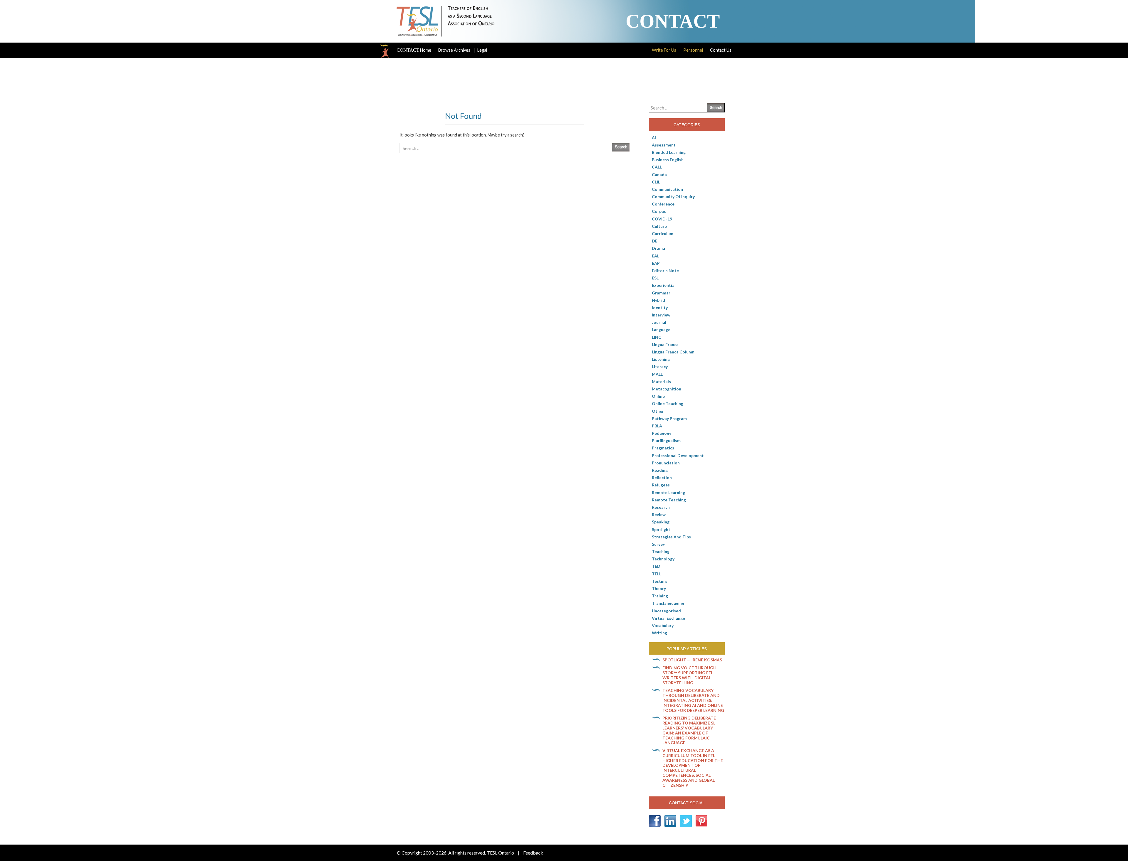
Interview (661, 314)
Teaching (660, 551)
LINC (656, 337)
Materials (661, 381)
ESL (655, 277)
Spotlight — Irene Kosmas (692, 659)
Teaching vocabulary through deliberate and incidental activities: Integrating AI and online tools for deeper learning (693, 700)
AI (654, 137)
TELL (656, 573)
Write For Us (664, 50)
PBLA (657, 425)
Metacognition (666, 388)
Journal (659, 322)
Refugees (661, 484)
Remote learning (668, 492)
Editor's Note (665, 270)
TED (656, 566)
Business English (668, 159)
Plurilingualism (666, 440)
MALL (657, 374)
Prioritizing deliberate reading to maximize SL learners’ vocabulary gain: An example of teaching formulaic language (689, 730)
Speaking (660, 521)
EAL (655, 255)
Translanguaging (668, 603)
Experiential (664, 285)
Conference (663, 203)
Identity (660, 307)
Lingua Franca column (673, 351)
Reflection (662, 477)
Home (414, 50)
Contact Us (720, 50)
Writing (659, 632)
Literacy (660, 366)
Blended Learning (669, 152)
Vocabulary (663, 625)
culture (659, 226)
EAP (656, 263)
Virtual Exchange (668, 618)
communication (667, 189)
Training (660, 595)
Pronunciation (666, 462)
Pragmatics (663, 447)
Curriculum (662, 233)
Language (661, 329)
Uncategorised (666, 610)
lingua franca (665, 344)
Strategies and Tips (671, 536)
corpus (659, 211)
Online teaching (667, 403)
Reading (660, 470)
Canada (659, 174)
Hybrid (658, 300)
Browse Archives (454, 50)
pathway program (669, 418)
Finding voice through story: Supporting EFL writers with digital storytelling (689, 675)
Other (658, 411)
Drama (658, 248)
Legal (482, 50)
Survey (658, 544)
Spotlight (661, 529)
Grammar (661, 292)
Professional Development (678, 455)
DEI (655, 240)
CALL (657, 166)
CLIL (656, 181)
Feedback (533, 852)
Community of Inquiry (673, 196)
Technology (663, 558)
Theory (659, 588)
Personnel (693, 50)
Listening (661, 359)
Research (661, 507)
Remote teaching (669, 499)
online (658, 396)
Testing (659, 581)
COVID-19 (662, 218)
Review (659, 514)
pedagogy (661, 433)
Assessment (664, 144)
